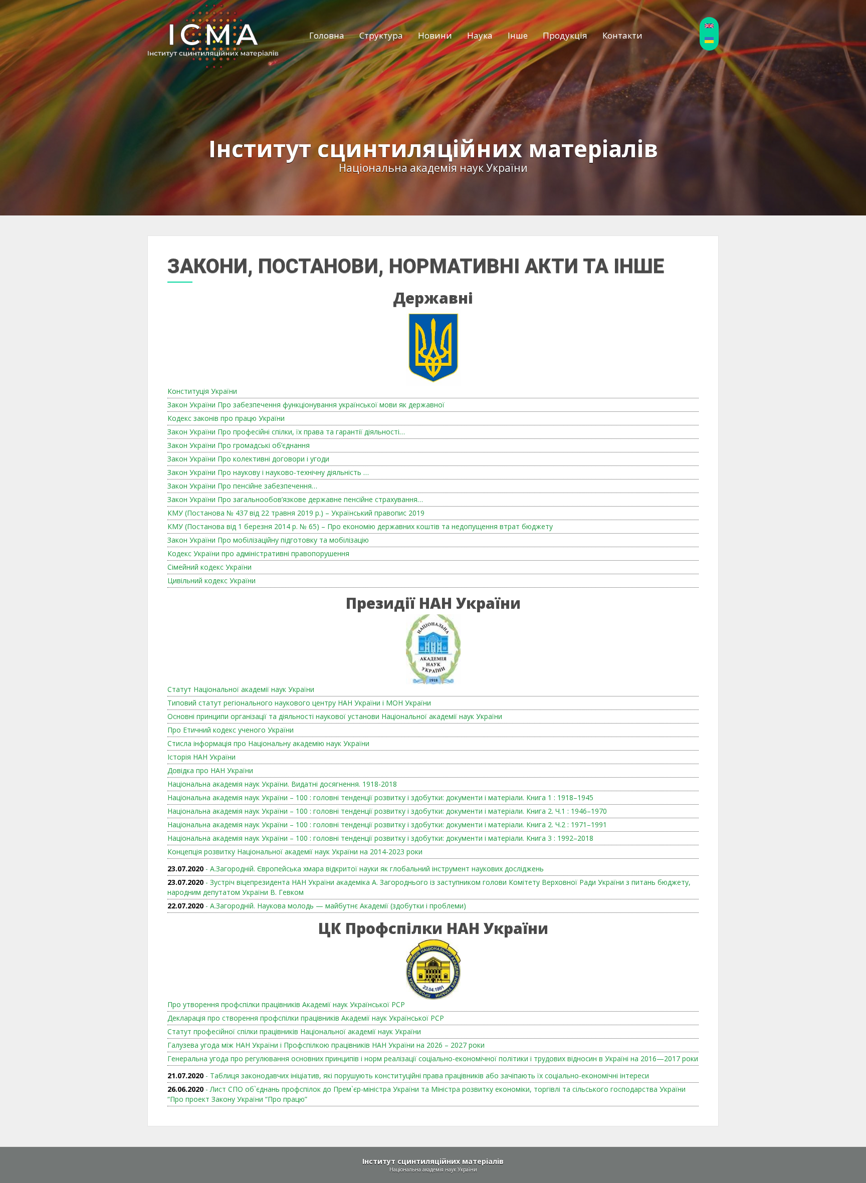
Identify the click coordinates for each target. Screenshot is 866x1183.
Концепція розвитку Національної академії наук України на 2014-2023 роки (294, 851)
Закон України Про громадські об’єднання (238, 445)
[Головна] (213, 36)
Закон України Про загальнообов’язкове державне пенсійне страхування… (295, 499)
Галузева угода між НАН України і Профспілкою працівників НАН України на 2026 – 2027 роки (326, 1045)
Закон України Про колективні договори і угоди (248, 458)
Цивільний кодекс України (211, 580)
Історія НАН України (201, 757)
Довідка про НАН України (210, 770)
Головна (326, 35)
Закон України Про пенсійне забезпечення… (242, 486)
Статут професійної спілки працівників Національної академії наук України (294, 1031)
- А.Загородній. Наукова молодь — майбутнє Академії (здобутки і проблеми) (316, 905)
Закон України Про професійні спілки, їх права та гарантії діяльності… (286, 431)
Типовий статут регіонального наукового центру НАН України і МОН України (299, 702)
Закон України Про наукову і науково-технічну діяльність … (268, 472)
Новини (435, 35)
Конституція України (202, 391)
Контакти (622, 35)
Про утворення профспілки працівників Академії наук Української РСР (286, 1004)
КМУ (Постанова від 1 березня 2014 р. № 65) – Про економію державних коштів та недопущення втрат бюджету (360, 526)
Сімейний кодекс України (209, 567)
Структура (381, 35)
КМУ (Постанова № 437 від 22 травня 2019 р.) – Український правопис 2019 (295, 513)
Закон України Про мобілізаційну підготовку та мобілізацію (268, 540)
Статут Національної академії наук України (240, 689)
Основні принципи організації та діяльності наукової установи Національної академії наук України (334, 716)
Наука (480, 35)
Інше (518, 35)
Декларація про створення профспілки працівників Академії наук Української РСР (305, 1018)
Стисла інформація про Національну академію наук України (268, 743)
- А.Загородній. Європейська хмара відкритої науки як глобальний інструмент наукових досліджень (355, 868)
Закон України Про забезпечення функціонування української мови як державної (306, 404)
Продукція (565, 35)
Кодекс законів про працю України (226, 418)
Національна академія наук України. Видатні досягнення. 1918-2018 (282, 784)
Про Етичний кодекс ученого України (230, 730)
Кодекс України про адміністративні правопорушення (258, 553)
